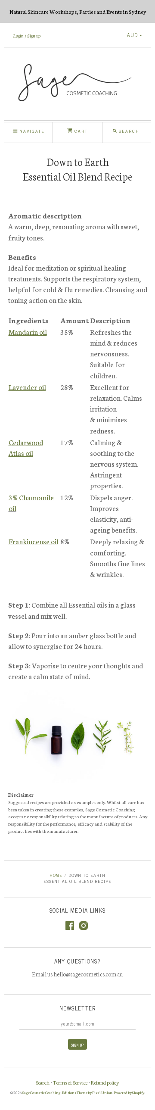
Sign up (33, 35)
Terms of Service (70, 1082)
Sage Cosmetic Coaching (41, 1092)
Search (43, 1082)
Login (18, 35)
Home (56, 875)
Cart (80, 130)
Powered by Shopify (129, 1092)
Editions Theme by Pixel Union (87, 1092)
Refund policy (105, 1082)
